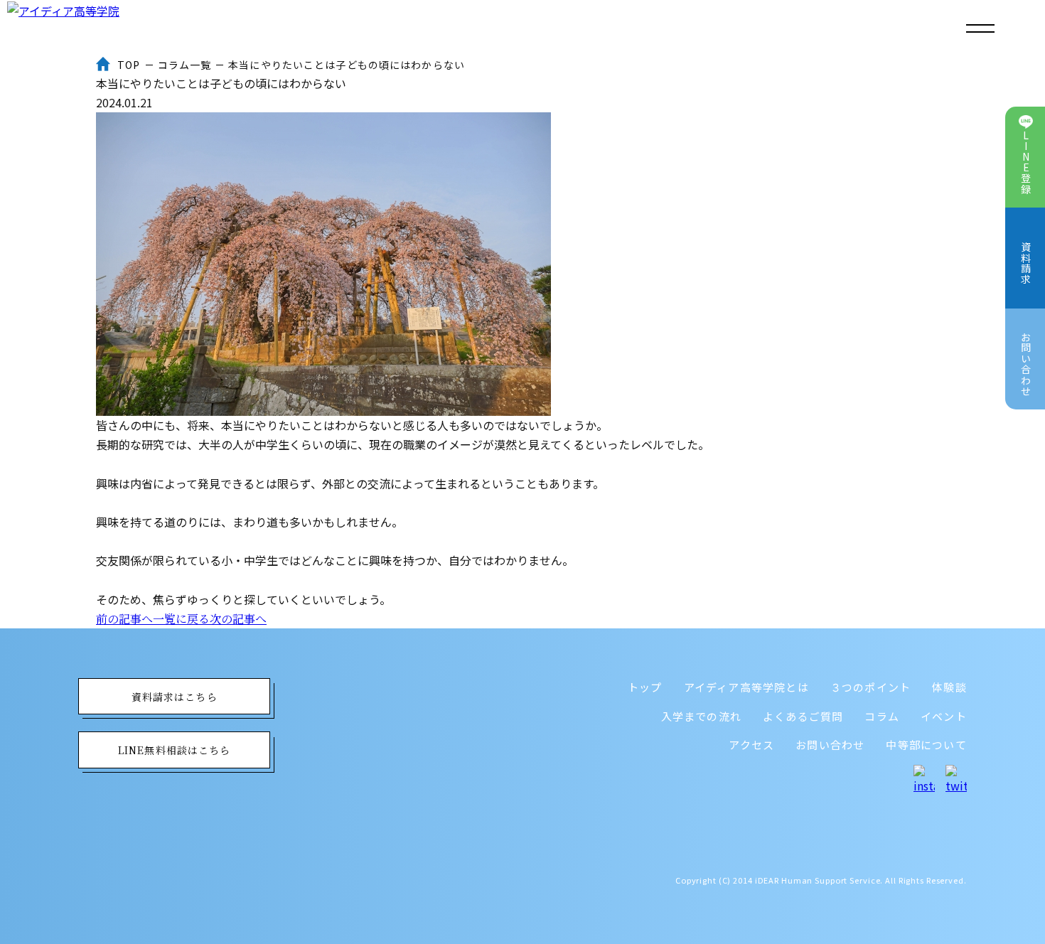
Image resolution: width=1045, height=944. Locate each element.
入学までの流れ (701, 716)
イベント (944, 716)
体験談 (949, 687)
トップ (645, 687)
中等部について (926, 744)
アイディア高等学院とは (746, 687)
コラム (881, 716)
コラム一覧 (185, 65)
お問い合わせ (829, 744)
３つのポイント (870, 687)
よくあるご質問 (803, 716)
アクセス (751, 744)
